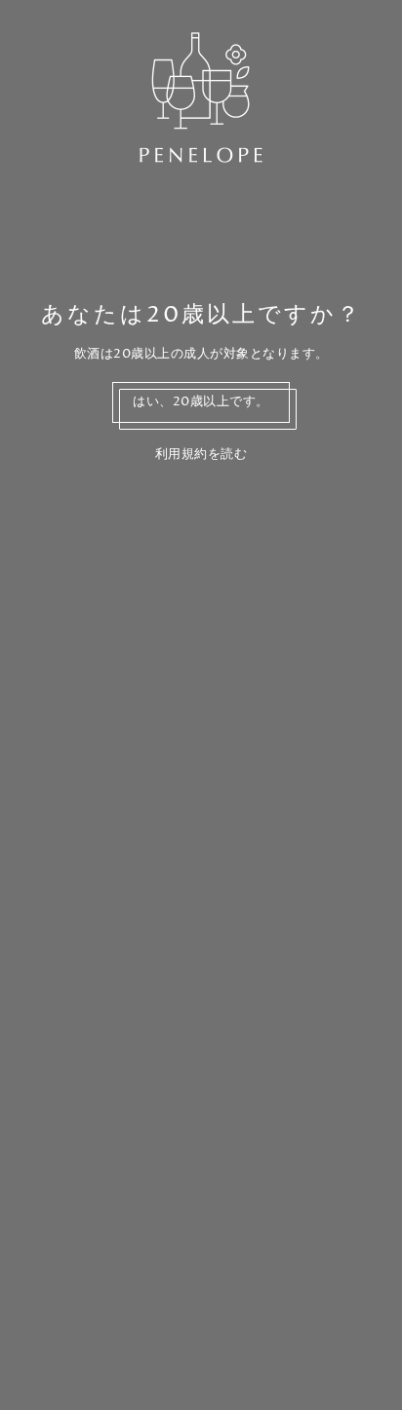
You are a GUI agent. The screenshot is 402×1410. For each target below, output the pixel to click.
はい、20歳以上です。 (201, 402)
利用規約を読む (201, 455)
